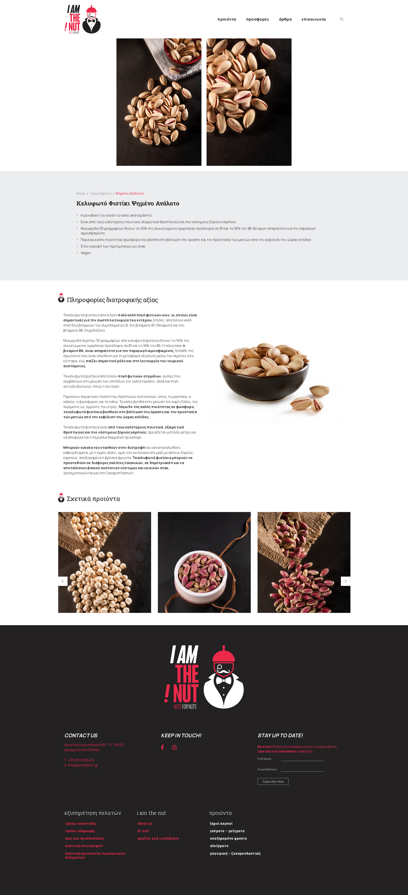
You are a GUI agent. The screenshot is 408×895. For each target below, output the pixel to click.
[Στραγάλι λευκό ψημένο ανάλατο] (104, 581)
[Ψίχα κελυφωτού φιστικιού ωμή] (304, 581)
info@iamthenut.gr (83, 765)
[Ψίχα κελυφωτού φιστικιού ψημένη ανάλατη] (204, 581)
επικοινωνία (314, 19)
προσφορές (257, 19)
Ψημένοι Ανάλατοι (130, 193)
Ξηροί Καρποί (100, 193)
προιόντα (226, 19)
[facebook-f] (162, 747)
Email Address (267, 769)
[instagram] (174, 747)
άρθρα (285, 19)
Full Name (264, 758)
